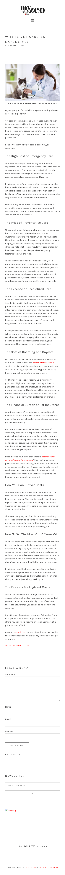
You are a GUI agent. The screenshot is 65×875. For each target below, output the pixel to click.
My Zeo (32, 10)
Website (9, 731)
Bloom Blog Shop (49, 868)
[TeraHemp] (10, 810)
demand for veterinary (43, 362)
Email (8, 719)
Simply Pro (31, 868)
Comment (10, 674)
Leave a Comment (14, 646)
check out (20, 632)
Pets (26, 646)
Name (8, 707)
